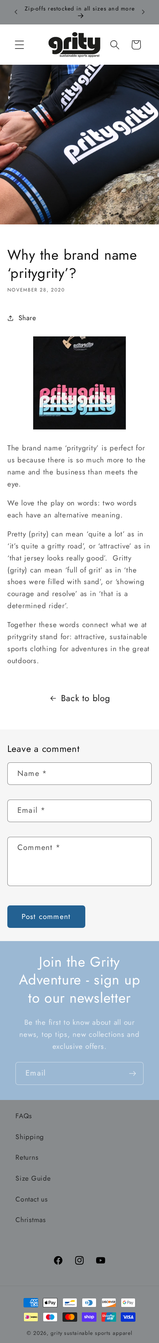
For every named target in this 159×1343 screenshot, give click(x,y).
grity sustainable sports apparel (91, 1333)
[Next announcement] (143, 12)
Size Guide (33, 1178)
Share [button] (27, 318)
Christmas (30, 1220)
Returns (26, 1157)
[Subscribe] (132, 1073)
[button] (19, 44)
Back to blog (85, 698)
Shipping (29, 1137)
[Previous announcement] (15, 12)
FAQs (23, 1116)
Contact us (31, 1199)
